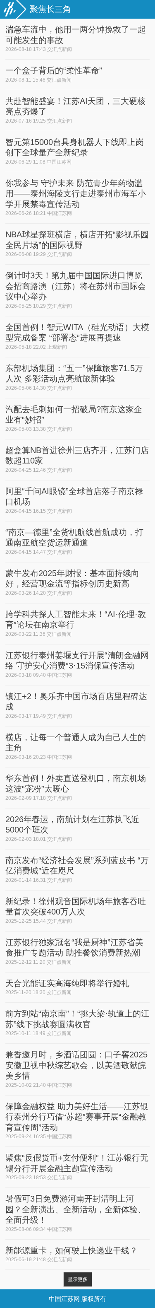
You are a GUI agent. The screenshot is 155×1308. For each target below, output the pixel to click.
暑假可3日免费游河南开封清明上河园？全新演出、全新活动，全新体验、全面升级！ (75, 1209)
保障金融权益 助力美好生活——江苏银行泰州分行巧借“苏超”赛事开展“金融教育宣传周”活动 (76, 1117)
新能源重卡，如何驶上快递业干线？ (71, 1250)
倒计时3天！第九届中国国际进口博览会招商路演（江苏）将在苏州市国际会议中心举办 (75, 286)
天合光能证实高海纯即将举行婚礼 (67, 983)
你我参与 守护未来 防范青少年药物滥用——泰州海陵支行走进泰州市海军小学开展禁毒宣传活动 (75, 194)
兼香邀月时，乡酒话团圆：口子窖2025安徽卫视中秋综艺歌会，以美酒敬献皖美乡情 (76, 1065)
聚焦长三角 (50, 9)
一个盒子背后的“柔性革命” (53, 70)
